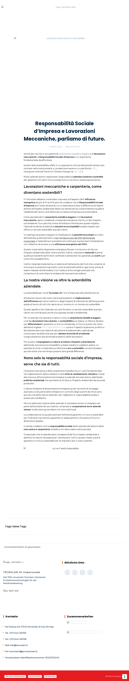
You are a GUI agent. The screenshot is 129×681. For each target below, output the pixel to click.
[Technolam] (64, 14)
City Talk (78, 171)
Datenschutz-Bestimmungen (15, 676)
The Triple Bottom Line (53, 327)
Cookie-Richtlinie (35, 676)
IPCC (94, 168)
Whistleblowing (50, 676)
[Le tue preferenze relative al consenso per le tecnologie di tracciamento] (124, 676)
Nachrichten (73, 147)
